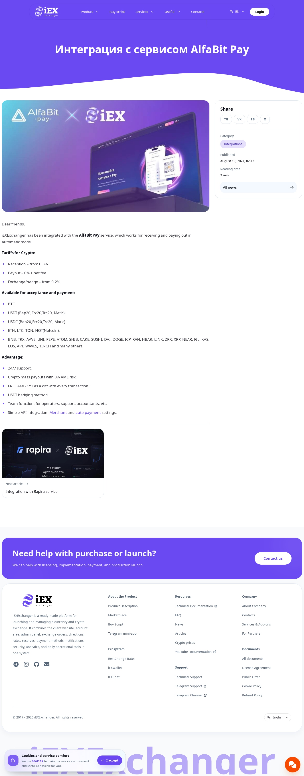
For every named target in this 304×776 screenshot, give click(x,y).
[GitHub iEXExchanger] (36, 664)
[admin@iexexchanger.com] (46, 664)
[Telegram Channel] (16, 664)
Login (259, 12)
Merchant (58, 412)
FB (253, 119)
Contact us (273, 558)
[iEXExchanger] (37, 600)
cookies (37, 761)
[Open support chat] (292, 764)
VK (239, 119)
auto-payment (88, 412)
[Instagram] (26, 664)
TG (226, 119)
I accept (112, 760)
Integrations (233, 144)
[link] (46, 11)
